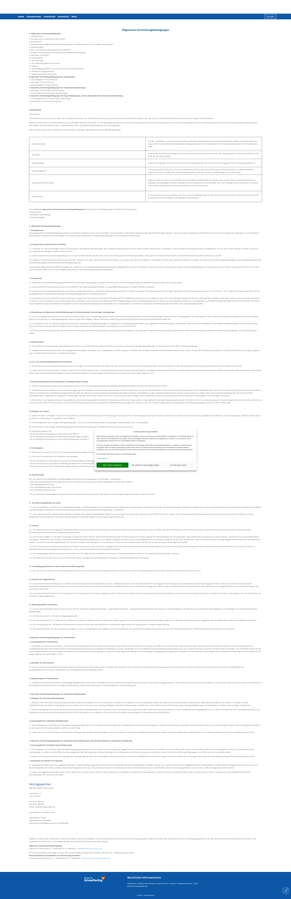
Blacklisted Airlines (185, 883)
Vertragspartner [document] (40, 784)
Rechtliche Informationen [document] (144, 877)
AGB (195, 883)
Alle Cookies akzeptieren (112, 465)
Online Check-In (163, 883)
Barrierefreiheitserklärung (137, 886)
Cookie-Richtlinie (102, 458)
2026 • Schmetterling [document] (146, 895)
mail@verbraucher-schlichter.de (89, 848)
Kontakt (270, 16)
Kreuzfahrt (63, 16)
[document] (145, 30)
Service (173, 883)
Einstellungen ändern (178, 465)
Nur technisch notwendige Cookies (145, 465)
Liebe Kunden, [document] (34, 114)
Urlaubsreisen (34, 16)
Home (21, 16)
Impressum (131, 883)
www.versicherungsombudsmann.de (96, 858)
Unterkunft (49, 16)
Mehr (74, 16)
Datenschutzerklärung (146, 883)
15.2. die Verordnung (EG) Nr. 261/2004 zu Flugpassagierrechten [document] (53, 616)
